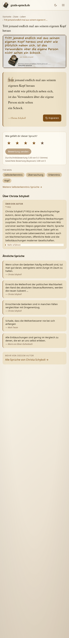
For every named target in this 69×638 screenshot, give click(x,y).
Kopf (6, 180)
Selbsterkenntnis (13, 174)
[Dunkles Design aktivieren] (55, 5)
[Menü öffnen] (63, 5)
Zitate (15, 16)
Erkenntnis (54, 174)
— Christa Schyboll (17, 117)
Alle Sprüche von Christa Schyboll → (26, 359)
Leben (23, 16)
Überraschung (35, 174)
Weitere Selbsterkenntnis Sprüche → (22, 186)
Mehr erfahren (14, 245)
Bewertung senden (18, 151)
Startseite (7, 16)
